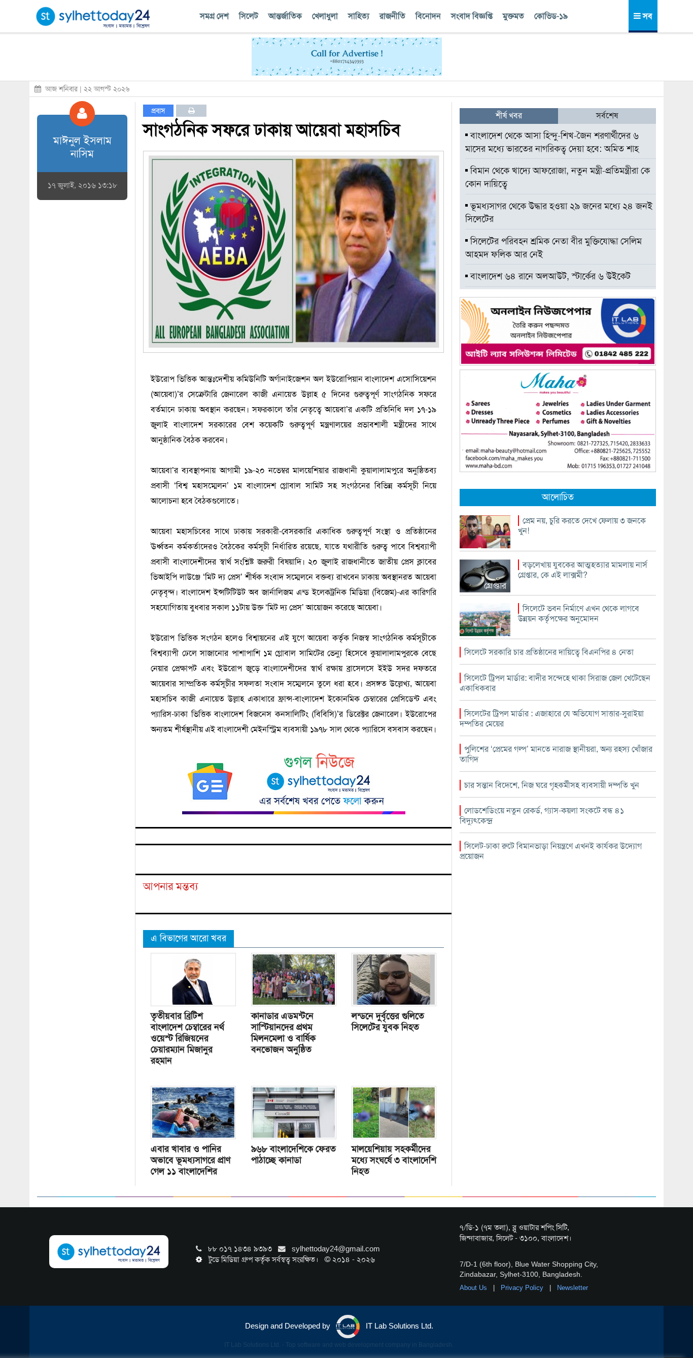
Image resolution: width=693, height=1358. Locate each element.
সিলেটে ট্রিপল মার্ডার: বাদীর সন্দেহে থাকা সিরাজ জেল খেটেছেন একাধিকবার (555, 683)
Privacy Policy (523, 1287)
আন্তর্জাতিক (285, 16)
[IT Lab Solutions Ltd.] (558, 330)
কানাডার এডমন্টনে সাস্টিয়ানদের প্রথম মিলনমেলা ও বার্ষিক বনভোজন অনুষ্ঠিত (283, 1032)
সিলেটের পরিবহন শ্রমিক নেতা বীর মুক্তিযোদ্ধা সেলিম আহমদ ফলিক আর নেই (553, 247)
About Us (474, 1287)
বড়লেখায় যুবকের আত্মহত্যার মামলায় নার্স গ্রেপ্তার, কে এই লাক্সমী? (582, 569)
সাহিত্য (358, 16)
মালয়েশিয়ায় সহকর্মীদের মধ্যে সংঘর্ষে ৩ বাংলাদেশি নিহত (394, 1160)
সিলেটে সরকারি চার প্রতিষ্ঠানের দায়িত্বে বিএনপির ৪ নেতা (549, 652)
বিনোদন (428, 16)
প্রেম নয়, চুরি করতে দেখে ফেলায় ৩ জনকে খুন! (582, 525)
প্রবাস (158, 110)
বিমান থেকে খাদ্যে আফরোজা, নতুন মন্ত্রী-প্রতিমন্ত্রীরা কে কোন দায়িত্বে (557, 177)
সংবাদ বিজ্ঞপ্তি (472, 16)
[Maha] (558, 420)
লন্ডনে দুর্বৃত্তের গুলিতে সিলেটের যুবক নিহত (388, 1021)
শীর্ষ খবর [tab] (509, 115)
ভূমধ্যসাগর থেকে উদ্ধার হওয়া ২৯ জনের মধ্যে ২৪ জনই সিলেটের (558, 212)
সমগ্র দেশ (214, 16)
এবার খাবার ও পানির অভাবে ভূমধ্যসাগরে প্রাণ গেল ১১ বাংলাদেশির (190, 1160)
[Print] (191, 110)
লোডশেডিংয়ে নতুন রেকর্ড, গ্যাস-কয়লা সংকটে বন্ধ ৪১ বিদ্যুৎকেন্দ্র (542, 815)
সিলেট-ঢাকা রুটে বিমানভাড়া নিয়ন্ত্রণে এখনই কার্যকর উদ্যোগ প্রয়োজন (551, 851)
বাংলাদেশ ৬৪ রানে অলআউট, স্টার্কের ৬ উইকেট (549, 276)
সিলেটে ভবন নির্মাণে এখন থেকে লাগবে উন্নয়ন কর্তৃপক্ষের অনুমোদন (578, 613)
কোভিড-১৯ (551, 16)
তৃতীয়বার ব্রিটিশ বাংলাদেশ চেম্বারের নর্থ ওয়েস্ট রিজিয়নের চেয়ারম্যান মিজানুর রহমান (187, 1038)
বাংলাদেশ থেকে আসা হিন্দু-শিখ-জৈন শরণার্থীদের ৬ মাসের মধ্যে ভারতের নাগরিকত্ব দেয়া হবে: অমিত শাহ (552, 142)
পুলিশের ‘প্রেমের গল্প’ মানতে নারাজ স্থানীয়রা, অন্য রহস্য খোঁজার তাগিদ (556, 754)
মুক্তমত (513, 16)
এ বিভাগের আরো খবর (188, 938)
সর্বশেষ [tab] (607, 115)
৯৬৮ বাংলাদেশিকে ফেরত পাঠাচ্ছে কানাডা (293, 1154)
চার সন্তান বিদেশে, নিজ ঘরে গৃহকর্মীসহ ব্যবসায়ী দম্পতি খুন (551, 785)
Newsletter (572, 1287)
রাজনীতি (392, 16)
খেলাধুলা (325, 16)
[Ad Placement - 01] (347, 56)
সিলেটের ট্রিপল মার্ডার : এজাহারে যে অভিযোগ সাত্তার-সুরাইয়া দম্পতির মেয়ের (552, 718)
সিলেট (248, 16)
